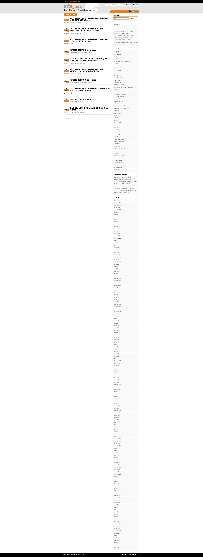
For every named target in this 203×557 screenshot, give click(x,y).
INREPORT (116, 103)
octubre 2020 (117, 337)
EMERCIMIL (117, 80)
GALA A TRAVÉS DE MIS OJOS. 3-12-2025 (124, 35)
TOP (138, 554)
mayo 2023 (116, 271)
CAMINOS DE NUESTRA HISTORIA (122, 61)
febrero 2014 (117, 519)
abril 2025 (116, 221)
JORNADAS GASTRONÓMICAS (121, 108)
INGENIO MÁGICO (118, 101)
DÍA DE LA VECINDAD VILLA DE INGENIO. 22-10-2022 (89, 109)
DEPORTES (117, 68)
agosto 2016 (116, 448)
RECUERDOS (117, 143)
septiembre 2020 (117, 339)
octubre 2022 (117, 283)
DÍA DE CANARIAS (118, 70)
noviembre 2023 (117, 257)
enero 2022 (116, 302)
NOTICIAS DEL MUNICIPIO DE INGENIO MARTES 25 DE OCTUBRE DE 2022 (90, 89)
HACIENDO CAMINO (119, 96)
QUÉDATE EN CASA (119, 139)
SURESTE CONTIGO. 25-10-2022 (83, 99)
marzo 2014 (116, 516)
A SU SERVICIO (117, 54)
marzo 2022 (116, 297)
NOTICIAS (67, 22)
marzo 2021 (116, 325)
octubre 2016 (117, 443)
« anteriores (66, 118)
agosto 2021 (116, 313)
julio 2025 (116, 214)
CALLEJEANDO (117, 59)
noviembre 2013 (117, 526)
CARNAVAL (116, 63)
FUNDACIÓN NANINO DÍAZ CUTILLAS (123, 94)
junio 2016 (116, 453)
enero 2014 (116, 521)
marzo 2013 (116, 545)
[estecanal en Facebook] (129, 12)
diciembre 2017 (117, 410)
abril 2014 (116, 514)
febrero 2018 (117, 405)
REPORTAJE (117, 146)
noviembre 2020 (117, 335)
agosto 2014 (116, 504)
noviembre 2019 (117, 363)
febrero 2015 (117, 490)
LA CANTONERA (118, 113)
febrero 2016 (117, 462)
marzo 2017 (116, 431)
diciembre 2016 (117, 438)
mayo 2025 (116, 219)
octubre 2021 (117, 309)
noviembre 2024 (117, 233)
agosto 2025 (116, 212)
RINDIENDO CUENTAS (119, 155)
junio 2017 (116, 424)
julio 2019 (116, 372)
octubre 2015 (117, 471)
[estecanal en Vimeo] (137, 12)
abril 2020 (116, 351)
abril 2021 (116, 323)
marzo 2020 (116, 353)
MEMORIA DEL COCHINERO (121, 125)
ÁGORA (116, 56)
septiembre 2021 (117, 311)
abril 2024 (116, 245)
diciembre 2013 (117, 523)
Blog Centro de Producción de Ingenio (79, 6)
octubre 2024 (117, 235)
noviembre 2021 (117, 306)
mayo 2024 (116, 243)
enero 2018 (116, 408)
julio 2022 (116, 287)
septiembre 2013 (117, 530)
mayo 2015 (116, 483)
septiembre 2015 (117, 474)
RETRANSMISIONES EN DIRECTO (122, 151)
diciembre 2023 (117, 254)
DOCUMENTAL (117, 75)
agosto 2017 (116, 419)
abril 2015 (116, 486)
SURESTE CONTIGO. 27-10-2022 (83, 50)
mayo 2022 (116, 292)
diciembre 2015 (117, 467)
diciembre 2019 (117, 361)
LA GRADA (116, 115)
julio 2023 (116, 266)
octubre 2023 (117, 259)
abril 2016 (116, 457)
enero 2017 (116, 436)
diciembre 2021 (117, 304)
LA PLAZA (116, 118)
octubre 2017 (117, 415)
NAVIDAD (116, 127)
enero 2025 (116, 228)
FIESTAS (116, 89)
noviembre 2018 (117, 387)
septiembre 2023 (117, 261)
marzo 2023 (116, 276)
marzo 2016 (116, 460)
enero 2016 (116, 464)
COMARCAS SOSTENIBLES (120, 66)
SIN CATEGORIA (118, 162)
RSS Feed (123, 554)
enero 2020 (116, 358)
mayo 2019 (116, 377)
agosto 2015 (116, 476)
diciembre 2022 (117, 278)
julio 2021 (116, 316)
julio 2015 (116, 479)
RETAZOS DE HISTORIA (120, 148)
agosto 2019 (116, 370)
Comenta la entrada (76, 22)
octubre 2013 (117, 528)
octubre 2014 (117, 500)
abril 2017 (116, 429)
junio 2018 (116, 396)
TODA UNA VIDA (118, 167)
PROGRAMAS (117, 134)
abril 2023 (116, 273)
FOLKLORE (116, 92)
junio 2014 (116, 509)
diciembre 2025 (117, 202)
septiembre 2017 (117, 417)
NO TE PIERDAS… (118, 129)
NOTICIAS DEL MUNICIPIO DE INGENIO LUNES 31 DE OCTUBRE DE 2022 (89, 19)
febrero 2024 (117, 250)
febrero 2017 (117, 434)
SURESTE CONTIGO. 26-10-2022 (83, 80)
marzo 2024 (116, 247)
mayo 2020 (116, 349)
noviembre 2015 (117, 469)
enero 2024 (116, 252)
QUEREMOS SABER (119, 141)
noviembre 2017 (117, 412)
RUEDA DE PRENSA (119, 158)
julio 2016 (116, 450)
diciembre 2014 (117, 495)
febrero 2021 (117, 328)
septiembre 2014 (117, 502)
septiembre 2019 (117, 368)
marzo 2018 (116, 403)
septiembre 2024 (117, 238)
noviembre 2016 (117, 441)
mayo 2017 (116, 427)
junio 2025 (116, 217)
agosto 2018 (116, 391)
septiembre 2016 (117, 445)
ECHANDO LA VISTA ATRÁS (120, 77)
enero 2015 (116, 493)
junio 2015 (116, 481)
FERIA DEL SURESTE (119, 84)
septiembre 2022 (117, 285)
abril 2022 (116, 294)
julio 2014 (116, 507)
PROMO (116, 136)
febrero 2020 (117, 356)
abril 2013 (116, 542)
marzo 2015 (116, 488)
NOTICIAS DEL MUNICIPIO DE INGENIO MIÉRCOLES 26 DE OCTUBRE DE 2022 (86, 70)
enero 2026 (116, 200)
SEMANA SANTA (118, 160)
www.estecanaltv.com (120, 11)
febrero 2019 (117, 379)
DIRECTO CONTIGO (118, 73)
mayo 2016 (116, 455)
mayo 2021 (116, 320)
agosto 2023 (116, 264)
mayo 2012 (116, 547)
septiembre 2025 (117, 209)
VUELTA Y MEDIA (118, 169)
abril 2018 (116, 401)
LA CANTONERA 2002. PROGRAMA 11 (128, 186)
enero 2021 (116, 330)
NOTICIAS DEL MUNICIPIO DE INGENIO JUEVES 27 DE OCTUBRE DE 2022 (89, 40)
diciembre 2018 (117, 384)
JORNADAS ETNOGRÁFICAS (121, 106)
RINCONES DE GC (118, 153)
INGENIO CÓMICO (118, 99)
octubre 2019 (117, 365)
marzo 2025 (116, 224)
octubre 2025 (117, 207)
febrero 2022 (117, 299)
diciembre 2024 (117, 231)
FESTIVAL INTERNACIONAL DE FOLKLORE (124, 87)
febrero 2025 (117, 226)
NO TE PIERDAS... (69, 63)
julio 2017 (116, 422)
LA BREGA (116, 110)
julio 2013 (116, 535)
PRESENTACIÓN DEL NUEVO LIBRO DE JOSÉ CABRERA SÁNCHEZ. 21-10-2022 (88, 60)
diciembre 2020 (117, 332)
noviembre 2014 (117, 497)
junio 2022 (116, 290)
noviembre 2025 (117, 205)
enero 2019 (116, 382)
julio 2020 (116, 344)
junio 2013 (116, 538)
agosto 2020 (116, 342)
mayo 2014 (116, 512)
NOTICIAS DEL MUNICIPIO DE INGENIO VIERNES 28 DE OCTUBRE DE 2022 (86, 30)
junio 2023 (116, 268)
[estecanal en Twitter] (133, 12)
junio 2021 (116, 318)
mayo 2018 (116, 398)
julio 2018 (116, 394)
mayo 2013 (116, 540)
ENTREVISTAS (117, 82)
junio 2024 (116, 240)
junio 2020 (116, 346)
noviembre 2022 (117, 280)
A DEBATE (116, 51)
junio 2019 (116, 375)
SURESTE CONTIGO (76, 52)
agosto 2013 (116, 533)
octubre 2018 (117, 389)
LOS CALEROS (117, 122)
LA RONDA (116, 120)
